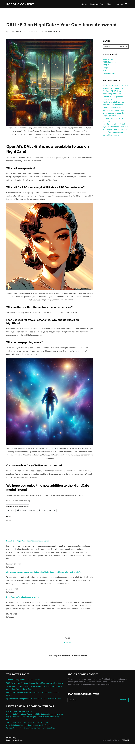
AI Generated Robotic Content (21, 31)
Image (40, 31)
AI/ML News (108, 59)
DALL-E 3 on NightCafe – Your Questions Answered (27, 541)
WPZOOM (125, 740)
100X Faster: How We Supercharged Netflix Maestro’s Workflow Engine (34, 683)
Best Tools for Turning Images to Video (22, 597)
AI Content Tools (97, 4)
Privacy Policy (11, 738)
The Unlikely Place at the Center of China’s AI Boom (27, 722)
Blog (109, 4)
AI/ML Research (109, 62)
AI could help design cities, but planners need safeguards (29, 725)
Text (105, 70)
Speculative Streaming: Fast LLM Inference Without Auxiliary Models (33, 699)
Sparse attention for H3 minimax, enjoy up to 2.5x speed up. (113, 118)
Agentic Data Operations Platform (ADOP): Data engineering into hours (113, 91)
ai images (67, 642)
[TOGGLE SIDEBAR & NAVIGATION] (126, 4)
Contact (119, 4)
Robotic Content (20, 4)
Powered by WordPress (14, 740)
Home (84, 4)
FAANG (106, 65)
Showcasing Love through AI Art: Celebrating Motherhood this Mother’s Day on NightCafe (43, 572)
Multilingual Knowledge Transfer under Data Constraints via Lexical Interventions (116, 132)
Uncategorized (109, 73)
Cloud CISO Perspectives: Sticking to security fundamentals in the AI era (113, 99)
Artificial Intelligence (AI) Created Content (23, 679)
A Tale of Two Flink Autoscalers (115, 85)
